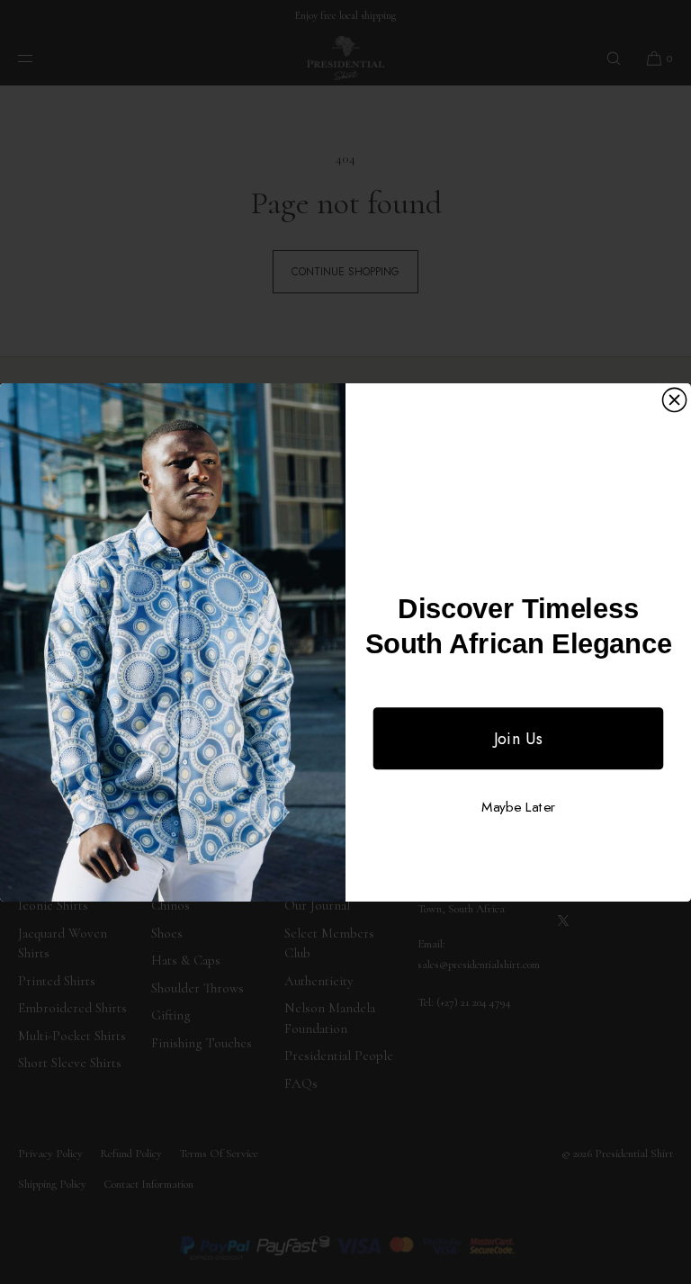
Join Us (518, 738)
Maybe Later (517, 807)
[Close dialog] (674, 400)
